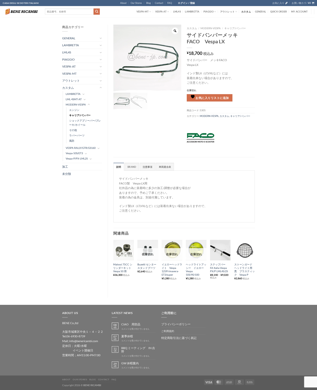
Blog (148, 2)
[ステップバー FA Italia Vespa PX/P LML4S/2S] (220, 250)
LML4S (177, 11)
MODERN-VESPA (76, 104)
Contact (159, 2)
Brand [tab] (131, 166)
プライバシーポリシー (176, 324)
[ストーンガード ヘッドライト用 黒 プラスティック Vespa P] (244, 250)
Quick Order (278, 11)
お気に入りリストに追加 (212, 97)
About (123, 2)
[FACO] (200, 138)
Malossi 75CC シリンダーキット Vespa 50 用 (123, 268)
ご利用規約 (167, 331)
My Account (299, 11)
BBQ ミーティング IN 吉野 (138, 349)
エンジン (74, 109)
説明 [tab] (118, 166)
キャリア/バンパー (80, 115)
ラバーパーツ (77, 135)
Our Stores (136, 2)
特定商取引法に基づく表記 (178, 338)
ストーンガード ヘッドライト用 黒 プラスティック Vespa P (244, 269)
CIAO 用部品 (130, 324)
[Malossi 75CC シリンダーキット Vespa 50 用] (123, 250)
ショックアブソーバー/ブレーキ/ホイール (85, 122)
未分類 (66, 173)
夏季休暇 (127, 336)
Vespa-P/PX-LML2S (77, 158)
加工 (65, 166)
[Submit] (97, 11)
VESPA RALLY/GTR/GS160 (81, 147)
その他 (73, 130)
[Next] (254, 266)
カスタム (246, 11)
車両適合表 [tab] (165, 166)
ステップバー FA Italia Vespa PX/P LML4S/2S (219, 268)
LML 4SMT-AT (74, 99)
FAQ (169, 2)
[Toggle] (100, 38)
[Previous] (113, 266)
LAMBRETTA (192, 11)
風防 (71, 140)
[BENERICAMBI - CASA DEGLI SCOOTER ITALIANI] (21, 11)
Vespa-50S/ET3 (74, 153)
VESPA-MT (142, 11)
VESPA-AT (161, 11)
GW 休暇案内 (130, 363)
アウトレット (227, 11)
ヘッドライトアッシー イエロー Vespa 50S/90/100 (196, 269)
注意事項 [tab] (147, 166)
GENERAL (260, 11)
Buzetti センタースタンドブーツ (146, 266)
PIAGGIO (208, 11)
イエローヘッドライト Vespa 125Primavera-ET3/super (172, 269)
